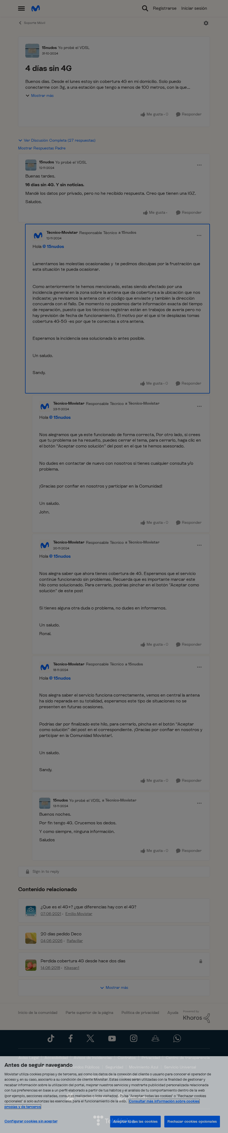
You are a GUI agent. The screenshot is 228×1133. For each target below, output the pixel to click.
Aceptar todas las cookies (135, 1121)
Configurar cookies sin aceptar (31, 1121)
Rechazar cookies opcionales (192, 1121)
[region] (114, 1094)
